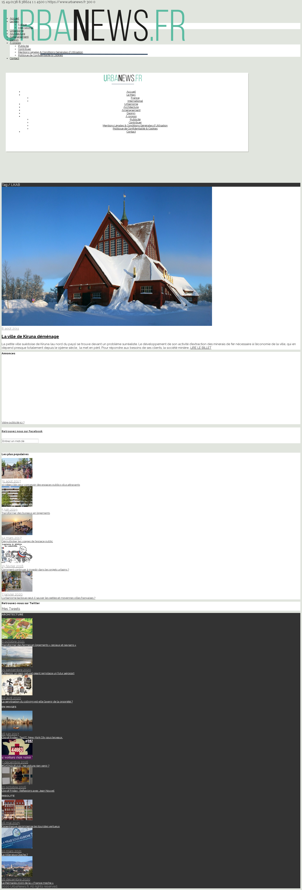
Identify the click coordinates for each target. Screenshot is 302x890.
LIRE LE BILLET (200, 348)
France (22, 24)
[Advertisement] (151, 169)
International (25, 27)
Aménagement (19, 36)
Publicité (23, 46)
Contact (14, 58)
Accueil (14, 18)
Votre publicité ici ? (13, 422)
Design (14, 39)
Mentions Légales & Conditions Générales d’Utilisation (50, 52)
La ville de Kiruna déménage (30, 336)
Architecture (17, 33)
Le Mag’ (14, 21)
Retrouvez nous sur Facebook (22, 431)
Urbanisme (17, 30)
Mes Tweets (11, 609)
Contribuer (24, 49)
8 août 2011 (10, 329)
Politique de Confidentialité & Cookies (40, 55)
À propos (15, 42)
